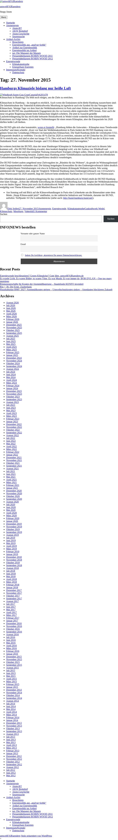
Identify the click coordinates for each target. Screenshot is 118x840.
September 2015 (14, 665)
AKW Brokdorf (20, 31)
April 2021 (11, 479)
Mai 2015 (11, 676)
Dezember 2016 (14, 623)
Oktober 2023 (13, 396)
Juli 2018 (10, 571)
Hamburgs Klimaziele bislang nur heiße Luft (35, 88)
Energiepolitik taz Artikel (24, 50)
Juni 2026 (11, 308)
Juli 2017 (10, 604)
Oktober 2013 (13, 728)
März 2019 (11, 548)
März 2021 (11, 482)
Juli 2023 (10, 405)
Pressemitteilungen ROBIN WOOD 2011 (32, 56)
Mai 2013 (11, 742)
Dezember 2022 (14, 424)
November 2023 (14, 394)
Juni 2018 (11, 573)
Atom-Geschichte (20, 33)
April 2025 (11, 347)
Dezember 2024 (14, 358)
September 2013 (14, 731)
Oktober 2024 (13, 363)
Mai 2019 (11, 543)
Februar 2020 (12, 518)
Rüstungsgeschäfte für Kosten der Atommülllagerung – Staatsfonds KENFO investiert (41, 284)
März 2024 (11, 383)
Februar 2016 (12, 651)
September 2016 (14, 631)
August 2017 (12, 601)
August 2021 (12, 468)
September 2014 (14, 698)
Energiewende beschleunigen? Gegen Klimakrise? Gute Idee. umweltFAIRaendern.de (42, 275)
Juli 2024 (10, 371)
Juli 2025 (10, 338)
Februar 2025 (12, 352)
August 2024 (12, 369)
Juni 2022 (11, 441)
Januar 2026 (12, 322)
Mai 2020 (11, 510)
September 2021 (14, 465)
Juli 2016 (10, 637)
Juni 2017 (11, 607)
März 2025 (11, 349)
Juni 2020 (11, 507)
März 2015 (11, 681)
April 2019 (11, 546)
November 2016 (14, 626)
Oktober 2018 (13, 562)
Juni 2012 (11, 772)
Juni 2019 (11, 540)
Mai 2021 (11, 477)
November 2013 (14, 725)
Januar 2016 (12, 654)
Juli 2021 (10, 471)
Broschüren (18, 42)
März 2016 (11, 648)
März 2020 (11, 515)
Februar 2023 (12, 418)
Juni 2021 (11, 474)
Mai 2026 (11, 311)
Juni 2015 (11, 673)
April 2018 (11, 579)
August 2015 (12, 667)
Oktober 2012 (13, 761)
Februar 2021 (12, 485)
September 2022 (14, 432)
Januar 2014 (12, 720)
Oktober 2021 (13, 463)
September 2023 (14, 399)
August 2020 (12, 501)
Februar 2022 (12, 452)
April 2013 (11, 745)
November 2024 (14, 360)
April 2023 (11, 413)
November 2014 (14, 692)
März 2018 (11, 582)
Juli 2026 (10, 305)
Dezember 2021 (14, 457)
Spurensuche (18, 36)
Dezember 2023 (14, 391)
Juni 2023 (11, 407)
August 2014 (12, 701)
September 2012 (14, 764)
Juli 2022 (10, 438)
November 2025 (14, 327)
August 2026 (12, 302)
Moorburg (18, 211)
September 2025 (14, 333)
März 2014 (11, 714)
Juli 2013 (10, 737)
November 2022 (14, 427)
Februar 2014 (12, 717)
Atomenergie (12, 25)
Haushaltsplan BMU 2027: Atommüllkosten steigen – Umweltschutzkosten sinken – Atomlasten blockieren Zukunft (56, 289)
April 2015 (11, 678)
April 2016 (11, 645)
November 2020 (14, 493)
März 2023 (11, 416)
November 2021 (14, 460)
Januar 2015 (12, 687)
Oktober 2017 (13, 595)
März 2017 (11, 615)
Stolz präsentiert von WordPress (36, 835)
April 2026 (11, 313)
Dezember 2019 (14, 524)
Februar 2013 (12, 750)
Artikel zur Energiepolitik (24, 47)
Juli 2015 (10, 670)
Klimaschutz (6, 211)
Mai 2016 (11, 642)
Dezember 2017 (14, 590)
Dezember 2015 (14, 656)
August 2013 (12, 734)
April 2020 (11, 512)
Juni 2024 (11, 374)
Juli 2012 (10, 770)
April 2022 (11, 446)
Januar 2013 (12, 753)
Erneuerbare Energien (22, 67)
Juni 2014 (11, 706)
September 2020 (14, 499)
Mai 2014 (11, 709)
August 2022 (12, 435)
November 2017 (14, 593)
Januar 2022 (12, 454)
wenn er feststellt (46, 127)
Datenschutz (18, 72)
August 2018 (12, 568)
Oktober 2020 (13, 496)
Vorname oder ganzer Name (33, 233)
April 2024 (11, 380)
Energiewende (13, 61)
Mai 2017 (11, 609)
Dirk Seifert (13, 208)
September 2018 (14, 565)
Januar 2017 (12, 620)
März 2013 (11, 748)
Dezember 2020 (14, 490)
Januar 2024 (12, 388)
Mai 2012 (11, 775)
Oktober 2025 (13, 330)
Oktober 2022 (13, 430)
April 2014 (11, 712)
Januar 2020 (12, 521)
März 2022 (11, 449)
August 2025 (12, 335)
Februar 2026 (12, 319)
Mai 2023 (11, 410)
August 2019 (12, 535)
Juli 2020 (10, 504)
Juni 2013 (11, 739)
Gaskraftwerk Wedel (94, 208)
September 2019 (14, 532)
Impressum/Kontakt (15, 69)
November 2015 (14, 659)
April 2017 (11, 612)
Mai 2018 (11, 576)
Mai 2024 (11, 377)
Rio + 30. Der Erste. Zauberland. (16, 286)
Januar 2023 (12, 421)
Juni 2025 (11, 341)
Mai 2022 (11, 443)
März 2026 (11, 316)
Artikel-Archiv (13, 39)
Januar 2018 (12, 587)
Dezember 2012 (14, 756)
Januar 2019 (12, 554)
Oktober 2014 (13, 695)
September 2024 (14, 366)
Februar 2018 (12, 584)
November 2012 (14, 759)
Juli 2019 (10, 537)
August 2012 (12, 767)
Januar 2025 (12, 355)
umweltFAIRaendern (10, 6)
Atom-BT (17, 28)
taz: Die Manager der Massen (26, 53)
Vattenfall (29, 211)
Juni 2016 (11, 640)
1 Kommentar (40, 211)
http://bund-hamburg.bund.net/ (78, 198)
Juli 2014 (10, 703)
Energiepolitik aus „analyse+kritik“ (29, 44)
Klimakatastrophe (20, 64)
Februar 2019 (12, 551)
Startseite (10, 22)
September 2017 (14, 598)
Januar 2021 (12, 488)
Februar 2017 (12, 618)
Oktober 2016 (13, 629)
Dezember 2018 (14, 557)
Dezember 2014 (14, 690)
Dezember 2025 (14, 324)
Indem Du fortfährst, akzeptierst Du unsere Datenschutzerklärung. (53, 255)
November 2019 (14, 526)
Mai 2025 (11, 344)
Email (23, 244)
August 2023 (12, 402)
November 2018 (14, 560)
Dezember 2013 (14, 723)
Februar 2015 (12, 684)
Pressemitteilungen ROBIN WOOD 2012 (32, 58)
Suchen (3, 214)
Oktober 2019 (13, 529)
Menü (3, 17)
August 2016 (12, 634)
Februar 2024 (12, 385)
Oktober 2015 (13, 662)
